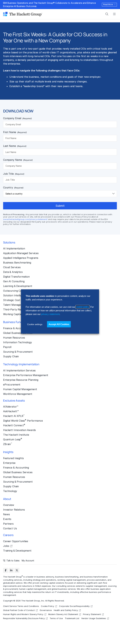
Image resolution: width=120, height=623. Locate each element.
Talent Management (15, 304)
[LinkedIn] (11, 570)
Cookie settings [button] (34, 324)
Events (7, 519)
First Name (15, 132)
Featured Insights (13, 458)
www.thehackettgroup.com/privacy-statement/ (25, 219)
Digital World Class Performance (23, 420)
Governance (46, 610)
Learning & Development (17, 286)
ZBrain (7, 444)
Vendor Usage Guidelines (93, 618)
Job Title (13, 173)
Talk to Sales (13, 560)
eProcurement (11, 384)
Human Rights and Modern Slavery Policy (23, 614)
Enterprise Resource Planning (20, 379)
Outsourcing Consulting (17, 290)
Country (13, 187)
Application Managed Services (21, 253)
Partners (8, 523)
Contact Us (10, 528)
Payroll (7, 347)
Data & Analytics (13, 272)
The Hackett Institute (16, 434)
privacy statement (50, 314)
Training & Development (17, 550)
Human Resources (14, 337)
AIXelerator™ (10, 406)
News (6, 514)
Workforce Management (17, 393)
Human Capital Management (20, 389)
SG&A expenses (43, 586)
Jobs (6, 545)
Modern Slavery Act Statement (63, 614)
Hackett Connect (14, 425)
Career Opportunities (15, 541)
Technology (10, 491)
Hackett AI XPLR (13, 416)
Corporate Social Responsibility (74, 606)
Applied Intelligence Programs (20, 257)
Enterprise (9, 462)
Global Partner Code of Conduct (19, 610)
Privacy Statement (92, 614)
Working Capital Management (20, 314)
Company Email (17, 118)
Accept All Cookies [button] (59, 324)
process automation (96, 579)
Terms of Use (56, 618)
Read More (108, 4)
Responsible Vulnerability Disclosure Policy (24, 618)
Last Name (14, 145)
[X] (16, 570)
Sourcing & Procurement (18, 351)
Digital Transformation (16, 276)
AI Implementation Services (19, 370)
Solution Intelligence (15, 295)
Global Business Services (17, 332)
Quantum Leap (12, 439)
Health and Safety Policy (66, 610)
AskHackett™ (11, 411)
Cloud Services (12, 267)
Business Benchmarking (17, 262)
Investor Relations (14, 509)
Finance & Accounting (16, 328)
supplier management (96, 586)
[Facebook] (5, 570)
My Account (28, 560)
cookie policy (82, 306)
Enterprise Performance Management (25, 375)
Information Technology (17, 342)
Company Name (17, 159)
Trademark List (72, 618)
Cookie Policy (47, 606)
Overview (8, 505)
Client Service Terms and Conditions (21, 606)
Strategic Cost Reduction (18, 300)
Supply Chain (11, 356)
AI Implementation (14, 248)
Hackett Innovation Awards (19, 430)
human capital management (32, 589)
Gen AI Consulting (14, 281)
